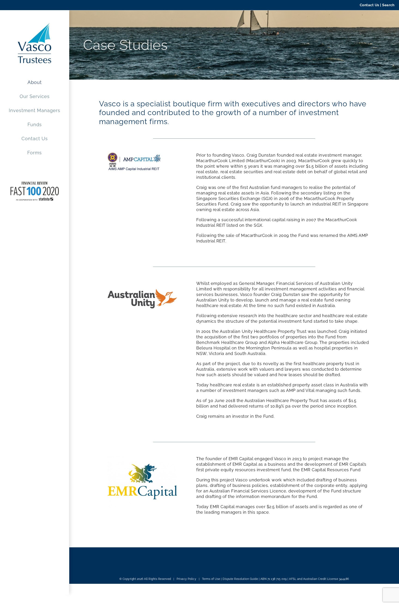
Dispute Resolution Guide (240, 579)
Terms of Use (211, 579)
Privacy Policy (186, 579)
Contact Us (369, 5)
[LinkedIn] (127, 567)
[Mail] (133, 567)
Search (388, 5)
